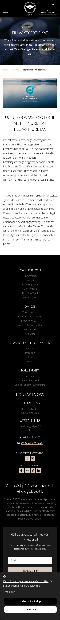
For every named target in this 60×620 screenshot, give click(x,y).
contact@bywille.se (32, 442)
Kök (30, 357)
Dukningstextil (30, 275)
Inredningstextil (30, 284)
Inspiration (30, 333)
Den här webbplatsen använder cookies (25, 581)
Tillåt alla (30, 609)
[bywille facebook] (21, 470)
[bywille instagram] (27, 470)
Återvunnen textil (30, 380)
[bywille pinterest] (33, 470)
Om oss (15, 69)
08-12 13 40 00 (31, 437)
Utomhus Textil (30, 293)
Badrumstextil (30, 288)
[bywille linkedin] (38, 470)
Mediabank (30, 329)
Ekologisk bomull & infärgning (30, 384)
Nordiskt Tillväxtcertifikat (35, 69)
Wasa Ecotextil (30, 312)
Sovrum (30, 361)
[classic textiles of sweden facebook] (27, 458)
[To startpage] (30, 8)
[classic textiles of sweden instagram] (33, 458)
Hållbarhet (30, 376)
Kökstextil (30, 280)
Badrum (30, 348)
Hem (5, 69)
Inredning (30, 352)
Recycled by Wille (30, 320)
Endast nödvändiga (30, 601)
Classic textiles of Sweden (30, 316)
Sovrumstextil (30, 297)
